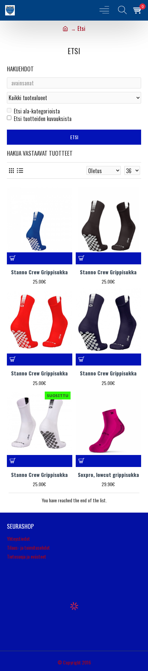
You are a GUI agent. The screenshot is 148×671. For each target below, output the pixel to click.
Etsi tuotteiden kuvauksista (43, 119)
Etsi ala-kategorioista (37, 111)
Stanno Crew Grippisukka (39, 272)
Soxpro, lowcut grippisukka (108, 474)
